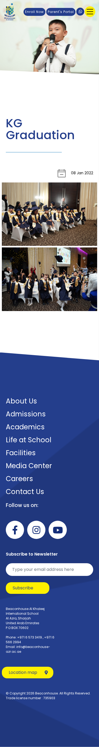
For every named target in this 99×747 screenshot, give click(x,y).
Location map (23, 672)
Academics (25, 427)
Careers (19, 478)
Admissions (26, 414)
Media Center (29, 466)
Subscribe (23, 588)
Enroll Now (34, 12)
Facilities (21, 453)
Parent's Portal (61, 12)
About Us (21, 401)
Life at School (28, 440)
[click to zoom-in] (49, 214)
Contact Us (25, 491)
